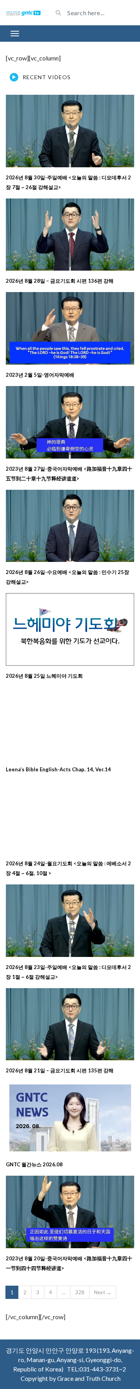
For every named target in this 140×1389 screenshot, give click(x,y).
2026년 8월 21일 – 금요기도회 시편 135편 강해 (60, 1070)
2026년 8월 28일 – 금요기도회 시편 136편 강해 (60, 281)
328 (79, 1292)
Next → (102, 1292)
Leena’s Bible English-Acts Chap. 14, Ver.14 (58, 769)
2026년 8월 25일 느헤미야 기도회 (44, 676)
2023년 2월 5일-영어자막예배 (40, 375)
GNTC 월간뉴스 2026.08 (34, 1164)
